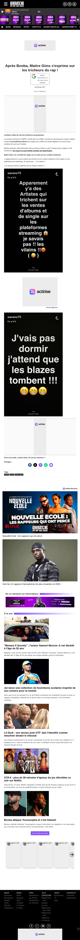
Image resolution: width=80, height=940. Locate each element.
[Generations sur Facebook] (31, 926)
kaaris (12, 474)
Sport (26, 27)
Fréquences (8, 908)
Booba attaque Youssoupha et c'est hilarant (30, 820)
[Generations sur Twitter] (37, 926)
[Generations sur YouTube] (43, 926)
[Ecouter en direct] (65, 4)
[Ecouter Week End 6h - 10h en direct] (40, 602)
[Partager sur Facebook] (29, 466)
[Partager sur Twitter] (34, 466)
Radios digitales (51, 27)
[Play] (3, 11)
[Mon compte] (74, 4)
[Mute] (39, 11)
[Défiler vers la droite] (72, 855)
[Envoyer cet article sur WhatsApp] (45, 466)
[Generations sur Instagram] (49, 926)
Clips (56, 900)
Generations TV (69, 27)
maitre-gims (19, 474)
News (8, 27)
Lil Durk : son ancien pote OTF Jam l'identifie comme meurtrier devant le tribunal (36, 734)
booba (6, 474)
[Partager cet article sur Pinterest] (40, 466)
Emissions (8, 895)
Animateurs (8, 898)
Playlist (7, 900)
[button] (13, 855)
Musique (17, 27)
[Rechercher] (70, 4)
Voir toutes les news (40, 833)
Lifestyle (36, 27)
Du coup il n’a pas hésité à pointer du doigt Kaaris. (32, 151)
